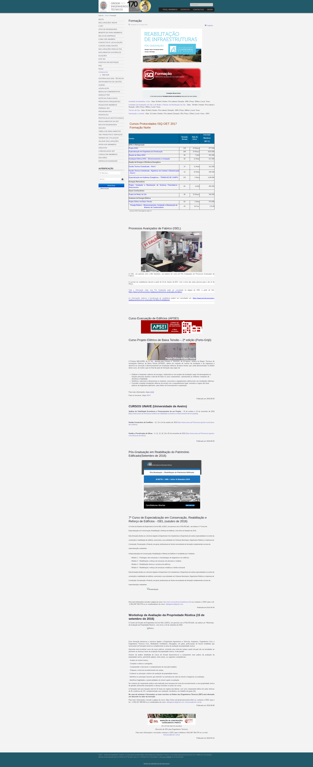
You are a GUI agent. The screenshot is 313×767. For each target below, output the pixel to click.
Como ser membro (107, 39)
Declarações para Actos (110, 49)
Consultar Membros (108, 154)
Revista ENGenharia (108, 125)
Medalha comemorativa (109, 92)
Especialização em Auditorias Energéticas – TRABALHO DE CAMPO (153, 177)
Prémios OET (104, 108)
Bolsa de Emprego (107, 36)
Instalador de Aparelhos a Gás (139, 101)
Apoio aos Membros (107, 144)
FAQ (100, 66)
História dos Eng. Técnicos (111, 78)
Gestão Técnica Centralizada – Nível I (142, 166)
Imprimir (210, 25)
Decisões (103, 158)
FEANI (101, 69)
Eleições (103, 56)
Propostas (104, 115)
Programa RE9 (105, 111)
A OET (101, 26)
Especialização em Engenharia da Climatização (145, 152)
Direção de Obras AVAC (137, 155)
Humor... (102, 85)
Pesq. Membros (170, 10)
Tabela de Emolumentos (110, 131)
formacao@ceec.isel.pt (193, 702)
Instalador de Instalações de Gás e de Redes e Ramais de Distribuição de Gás (157, 105)
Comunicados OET (107, 151)
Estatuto (185, 10)
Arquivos (103, 148)
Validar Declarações (109, 141)
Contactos (198, 10)
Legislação (104, 88)
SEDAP (210, 10)
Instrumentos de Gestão (110, 82)
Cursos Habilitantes (108, 46)
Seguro (102, 128)
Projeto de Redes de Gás (138, 194)
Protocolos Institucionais (111, 118)
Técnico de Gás (134, 110)
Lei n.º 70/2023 (166, 757)
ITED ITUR (105, 75)
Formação (103, 72)
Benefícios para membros (110, 33)
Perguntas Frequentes (109, 101)
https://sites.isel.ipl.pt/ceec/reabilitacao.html (177, 602)
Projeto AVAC (133, 148)
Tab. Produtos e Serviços (111, 135)
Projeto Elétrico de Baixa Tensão (140, 202)
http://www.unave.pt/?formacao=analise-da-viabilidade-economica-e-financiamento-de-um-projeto (163, 414)
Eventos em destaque (109, 62)
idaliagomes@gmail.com (174, 604)
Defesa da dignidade (108, 161)
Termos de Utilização (109, 138)
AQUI (152, 392)
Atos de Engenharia (108, 29)
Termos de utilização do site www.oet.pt (156, 763)
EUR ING (102, 59)
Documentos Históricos (110, 52)
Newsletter (104, 95)
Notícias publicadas (108, 98)
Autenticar (111, 185)
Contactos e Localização (110, 42)
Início (106, 15)
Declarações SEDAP (108, 23)
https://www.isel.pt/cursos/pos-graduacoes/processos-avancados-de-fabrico (155, 292)
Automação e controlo (136, 113)
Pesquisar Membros (108, 105)
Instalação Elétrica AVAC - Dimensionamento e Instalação (149, 159)
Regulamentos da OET (109, 121)
